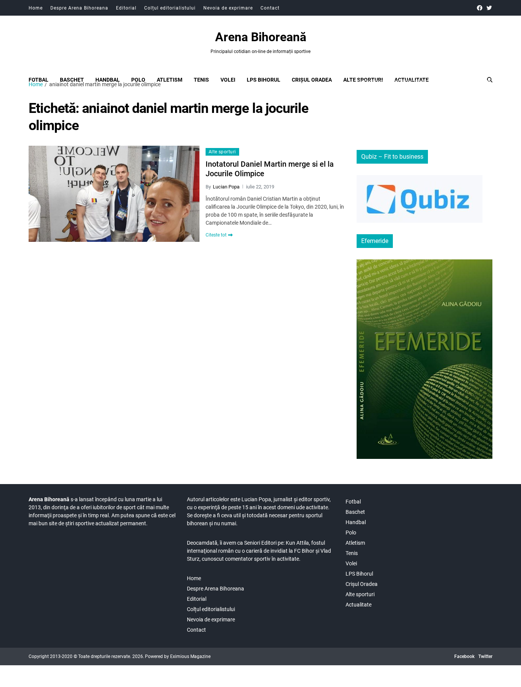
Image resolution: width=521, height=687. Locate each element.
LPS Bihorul (263, 80)
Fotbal (38, 80)
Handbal (107, 80)
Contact (270, 8)
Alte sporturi (363, 80)
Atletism (169, 80)
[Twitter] (489, 8)
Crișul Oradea (312, 80)
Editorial (126, 8)
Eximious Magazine (190, 656)
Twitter (485, 656)
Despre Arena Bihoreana (79, 8)
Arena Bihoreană (260, 37)
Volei (227, 80)
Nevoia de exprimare (228, 8)
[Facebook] (479, 8)
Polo (138, 80)
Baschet (72, 80)
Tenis (201, 80)
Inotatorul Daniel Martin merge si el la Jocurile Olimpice (270, 168)
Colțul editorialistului (170, 8)
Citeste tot (216, 235)
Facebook (464, 656)
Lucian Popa (226, 187)
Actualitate (411, 80)
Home (36, 8)
